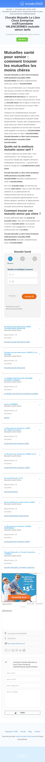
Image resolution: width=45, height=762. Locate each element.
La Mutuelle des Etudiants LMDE (16, 443)
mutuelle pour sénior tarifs (25, 9)
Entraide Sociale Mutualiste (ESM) (17, 342)
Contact (37, 731)
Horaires (23, 606)
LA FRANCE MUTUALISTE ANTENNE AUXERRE (21, 394)
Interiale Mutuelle (11, 492)
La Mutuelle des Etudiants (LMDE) (17, 467)
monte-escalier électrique (25, 736)
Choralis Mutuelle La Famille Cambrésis (19, 567)
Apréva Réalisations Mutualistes (16, 516)
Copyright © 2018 (11, 731)
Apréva (6, 418)
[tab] (22, 328)
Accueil (9, 9)
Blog (30, 731)
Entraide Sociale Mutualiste (14, 368)
